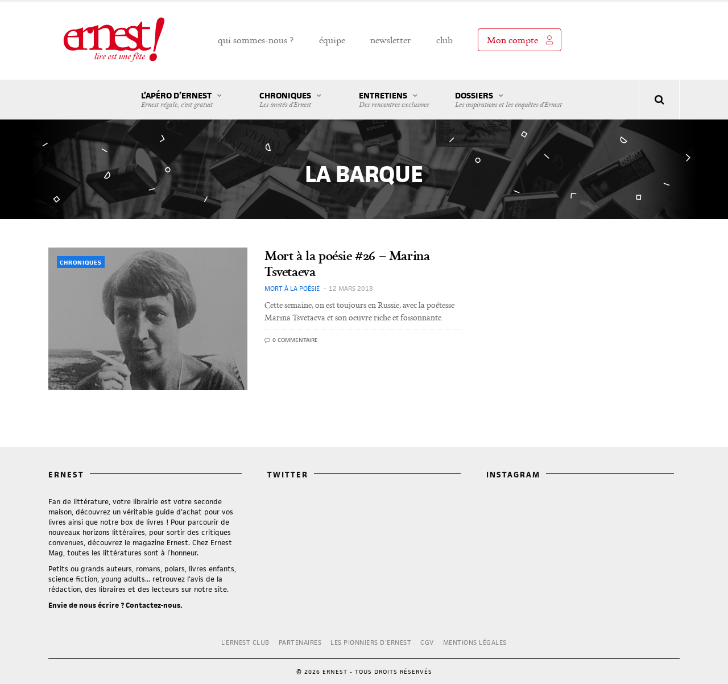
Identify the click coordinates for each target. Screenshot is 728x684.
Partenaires (300, 642)
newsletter (390, 40)
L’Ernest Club (245, 642)
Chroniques (285, 99)
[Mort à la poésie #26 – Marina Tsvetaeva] (147, 319)
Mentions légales (475, 642)
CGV (427, 642)
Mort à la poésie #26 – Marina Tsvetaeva (346, 263)
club (444, 40)
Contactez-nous (153, 605)
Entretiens (394, 99)
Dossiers (508, 99)
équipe (332, 40)
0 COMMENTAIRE (294, 340)
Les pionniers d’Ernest (370, 642)
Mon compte (512, 40)
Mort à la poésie (292, 288)
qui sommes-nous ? (256, 40)
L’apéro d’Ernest (177, 99)
